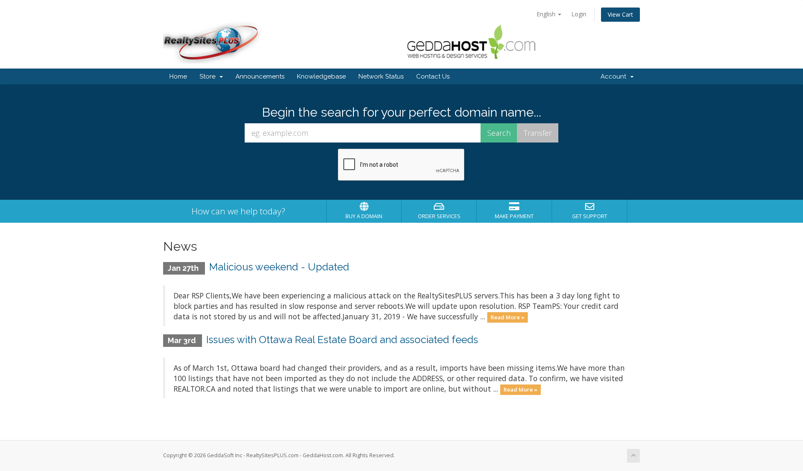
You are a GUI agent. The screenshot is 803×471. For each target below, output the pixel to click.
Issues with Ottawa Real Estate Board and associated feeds (342, 340)
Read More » (507, 317)
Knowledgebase (321, 76)
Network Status (381, 76)
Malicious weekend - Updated (279, 267)
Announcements (259, 76)
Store (209, 76)
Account (615, 76)
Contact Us (433, 76)
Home (178, 76)
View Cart (620, 14)
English (547, 14)
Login (578, 14)
